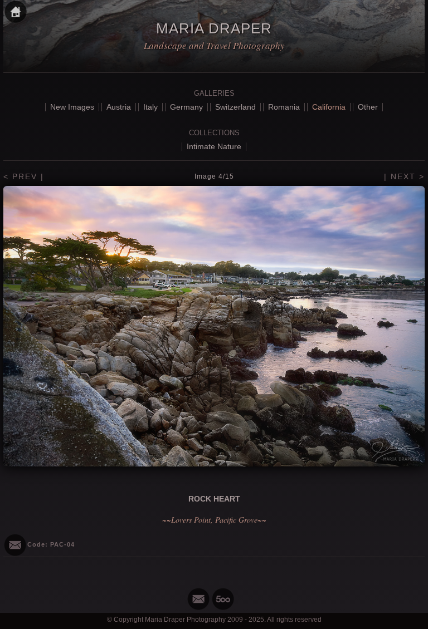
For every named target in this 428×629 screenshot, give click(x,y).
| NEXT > (404, 176)
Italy (150, 106)
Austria (118, 106)
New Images (72, 106)
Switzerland (235, 106)
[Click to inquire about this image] (15, 545)
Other (368, 106)
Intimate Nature (214, 146)
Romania (284, 106)
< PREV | (23, 176)
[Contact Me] (198, 599)
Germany (186, 106)
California (329, 106)
